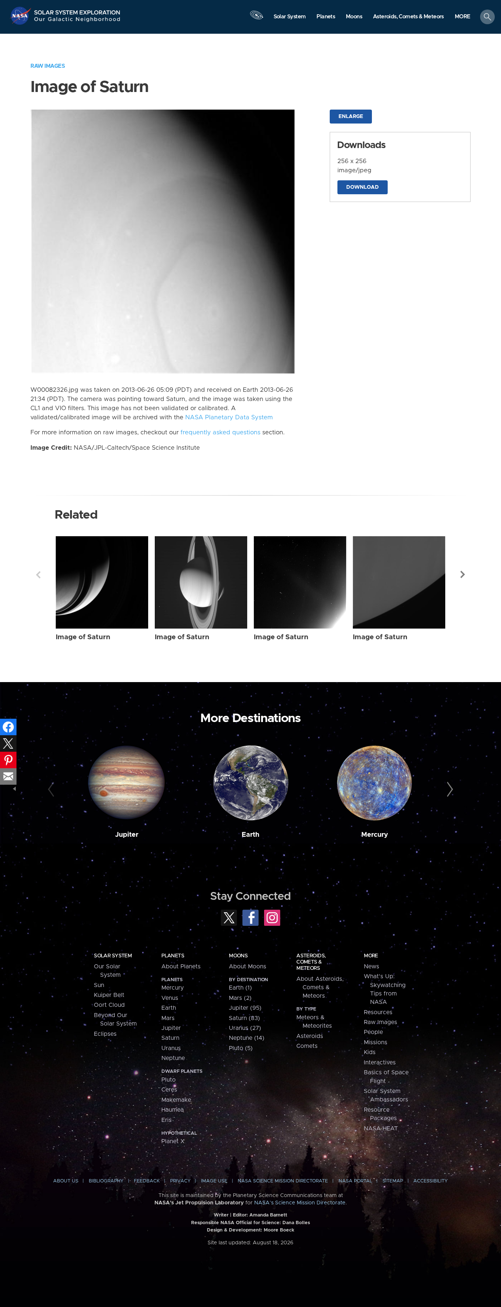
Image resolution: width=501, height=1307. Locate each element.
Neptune (173, 1058)
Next (462, 575)
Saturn (170, 1038)
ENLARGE (351, 116)
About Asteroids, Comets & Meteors (320, 987)
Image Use (214, 1181)
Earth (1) (240, 988)
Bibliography (106, 1181)
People (373, 1032)
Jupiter (126, 834)
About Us (65, 1181)
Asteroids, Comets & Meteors (311, 962)
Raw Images (47, 66)
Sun (99, 985)
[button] (462, 17)
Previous (38, 575)
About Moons (247, 966)
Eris (166, 1120)
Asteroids (309, 1036)
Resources (378, 1012)
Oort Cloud (109, 1005)
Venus (169, 998)
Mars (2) (240, 998)
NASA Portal (355, 1181)
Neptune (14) (246, 1038)
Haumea (172, 1110)
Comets (307, 1046)
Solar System (113, 955)
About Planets (181, 966)
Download (362, 187)
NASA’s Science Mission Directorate (299, 1202)
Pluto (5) (241, 1048)
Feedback (147, 1181)
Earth (250, 834)
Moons (238, 955)
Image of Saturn (83, 637)
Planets (172, 955)
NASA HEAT (381, 1128)
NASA (21, 15)
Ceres (169, 1090)
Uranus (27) (245, 1028)
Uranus (171, 1048)
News (371, 966)
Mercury (374, 834)
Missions (375, 1042)
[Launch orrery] (256, 19)
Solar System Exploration (77, 10)
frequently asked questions (220, 432)
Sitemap (393, 1181)
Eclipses (105, 1034)
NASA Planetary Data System (229, 417)
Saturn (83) (244, 1018)
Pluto (168, 1080)
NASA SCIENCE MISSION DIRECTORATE (283, 1181)
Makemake (176, 1100)
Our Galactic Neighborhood (77, 21)
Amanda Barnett (268, 1215)
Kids (370, 1052)
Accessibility (430, 1181)
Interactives (380, 1062)
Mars (168, 1018)
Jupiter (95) (245, 1008)
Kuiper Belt (109, 995)
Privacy (180, 1181)
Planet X (172, 1141)
